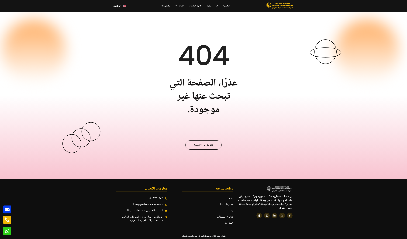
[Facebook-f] (290, 215)
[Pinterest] (259, 215)
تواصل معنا (166, 5)
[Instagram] (267, 215)
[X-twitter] (282, 215)
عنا (217, 5)
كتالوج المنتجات (195, 5)
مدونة (209, 5)
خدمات (181, 5)
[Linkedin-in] (274, 215)
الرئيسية (226, 5)
